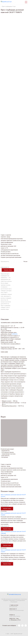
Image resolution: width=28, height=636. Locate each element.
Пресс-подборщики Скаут (9, 6)
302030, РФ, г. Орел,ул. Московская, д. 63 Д (14, 619)
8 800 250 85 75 (5, 267)
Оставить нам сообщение (9, 625)
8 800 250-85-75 (13, 609)
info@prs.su (12, 614)
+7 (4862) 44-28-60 (13, 605)
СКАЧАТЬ (14, 334)
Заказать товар (8, 270)
